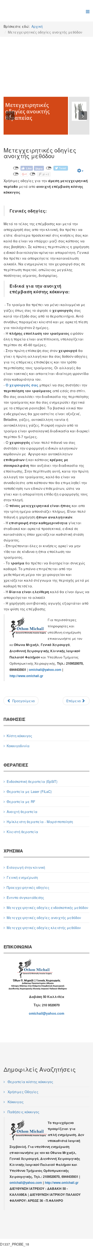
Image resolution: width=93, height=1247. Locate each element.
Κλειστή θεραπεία (22, 831)
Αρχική (37, 26)
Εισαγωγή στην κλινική (26, 867)
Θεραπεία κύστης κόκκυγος (30, 1081)
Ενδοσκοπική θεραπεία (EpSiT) (32, 781)
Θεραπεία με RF (21, 801)
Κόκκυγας (15, 1101)
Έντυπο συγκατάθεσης (25, 897)
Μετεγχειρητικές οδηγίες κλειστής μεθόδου (44, 927)
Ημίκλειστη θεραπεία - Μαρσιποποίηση (40, 821)
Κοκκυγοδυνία (18, 745)
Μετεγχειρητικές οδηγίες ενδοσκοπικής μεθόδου (47, 907)
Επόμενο (74, 700)
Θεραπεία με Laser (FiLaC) (29, 791)
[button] (10, 115)
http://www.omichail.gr (26, 676)
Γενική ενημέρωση (22, 877)
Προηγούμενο (23, 700)
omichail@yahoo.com (45, 669)
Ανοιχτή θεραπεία (22, 811)
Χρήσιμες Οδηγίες (22, 1091)
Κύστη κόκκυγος (19, 735)
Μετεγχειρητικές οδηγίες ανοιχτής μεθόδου (44, 917)
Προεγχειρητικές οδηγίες (28, 887)
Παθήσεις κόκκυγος (23, 1111)
